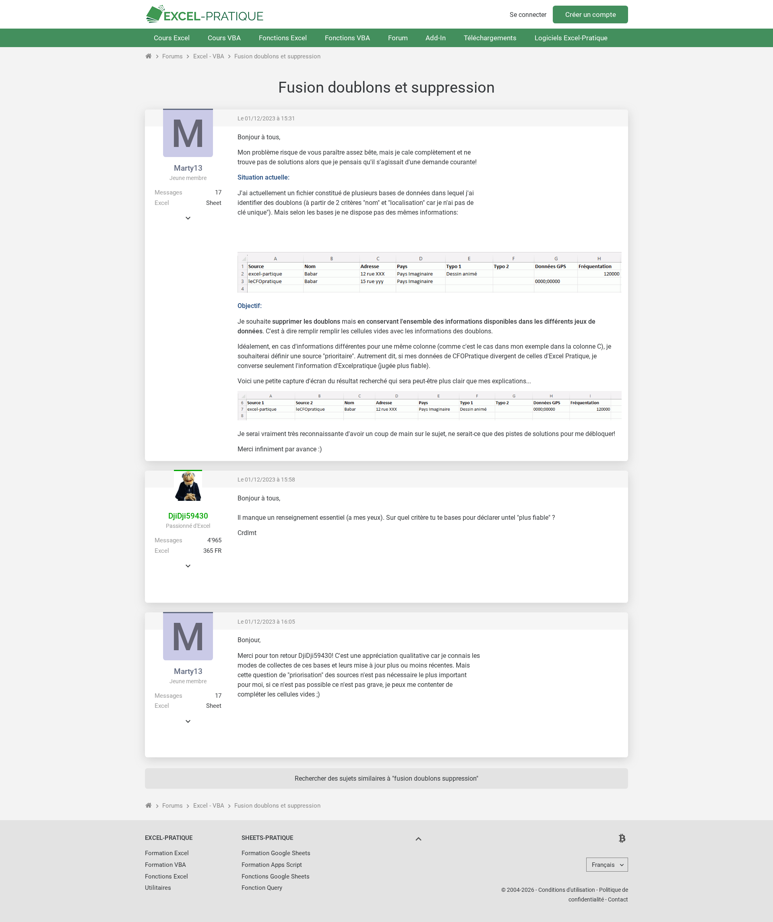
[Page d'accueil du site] (148, 56)
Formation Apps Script (272, 864)
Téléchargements (490, 38)
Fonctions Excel (283, 38)
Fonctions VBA (347, 38)
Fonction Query (262, 887)
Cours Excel (172, 38)
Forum (398, 38)
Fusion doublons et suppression (277, 56)
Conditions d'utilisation (566, 890)
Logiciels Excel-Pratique (571, 38)
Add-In (436, 38)
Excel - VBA (208, 56)
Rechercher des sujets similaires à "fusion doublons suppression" (386, 778)
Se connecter (528, 15)
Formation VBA (165, 864)
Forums (172, 56)
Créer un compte (590, 14)
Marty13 (188, 168)
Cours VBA (224, 38)
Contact (618, 899)
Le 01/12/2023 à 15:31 (266, 118)
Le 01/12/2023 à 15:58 (266, 479)
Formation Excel (167, 853)
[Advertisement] (554, 189)
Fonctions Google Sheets (276, 876)
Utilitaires (158, 887)
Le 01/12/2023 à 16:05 (266, 621)
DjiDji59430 (188, 516)
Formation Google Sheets (276, 853)
